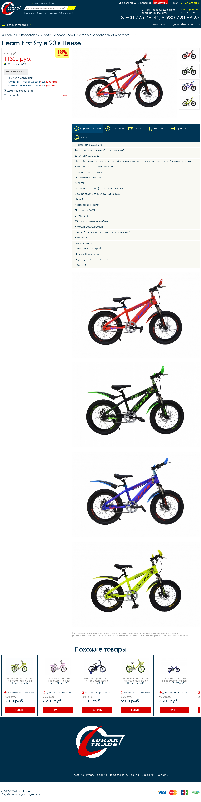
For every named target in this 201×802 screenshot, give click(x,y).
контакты (194, 24)
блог (184, 24)
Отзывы (63, 95)
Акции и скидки (145, 774)
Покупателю (116, 774)
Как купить (172, 24)
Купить (19, 709)
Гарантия (159, 24)
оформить (160, 2)
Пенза (51, 3)
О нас (130, 774)
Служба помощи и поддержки (20, 794)
